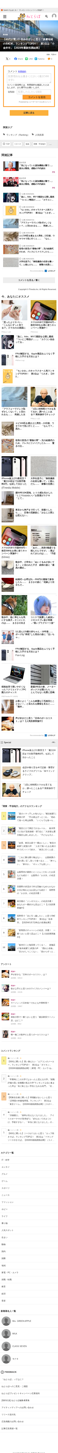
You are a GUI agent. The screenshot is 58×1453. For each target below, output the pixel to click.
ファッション (8, 1202)
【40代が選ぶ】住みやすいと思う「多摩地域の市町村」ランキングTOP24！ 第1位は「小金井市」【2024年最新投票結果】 (28, 43)
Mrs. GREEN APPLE (21, 1321)
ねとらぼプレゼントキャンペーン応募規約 (21, 1393)
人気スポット (8, 1230)
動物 (4, 1244)
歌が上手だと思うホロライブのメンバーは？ (31, 989)
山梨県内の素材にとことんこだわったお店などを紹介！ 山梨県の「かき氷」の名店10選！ (36, 875)
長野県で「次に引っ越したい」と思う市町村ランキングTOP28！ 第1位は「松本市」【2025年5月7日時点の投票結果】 (36, 919)
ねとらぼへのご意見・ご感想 (15, 1386)
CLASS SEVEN (19, 1346)
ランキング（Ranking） (18, 135)
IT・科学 (5, 1160)
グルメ (5, 1174)
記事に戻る (29, 112)
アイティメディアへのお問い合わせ (18, 1407)
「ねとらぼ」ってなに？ (13, 1379)
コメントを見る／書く (29, 280)
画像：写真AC (51, 54)
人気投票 (39, 135)
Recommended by (37, 271)
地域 (4, 1265)
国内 (4, 1251)
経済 (4, 1294)
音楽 (4, 1301)
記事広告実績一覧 (10, 1428)
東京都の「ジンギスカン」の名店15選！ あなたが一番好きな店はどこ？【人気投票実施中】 (36, 904)
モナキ (15, 1359)
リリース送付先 (9, 1414)
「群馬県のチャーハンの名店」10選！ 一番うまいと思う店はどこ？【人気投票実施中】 (36, 933)
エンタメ (6, 1167)
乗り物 (5, 1223)
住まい (5, 1237)
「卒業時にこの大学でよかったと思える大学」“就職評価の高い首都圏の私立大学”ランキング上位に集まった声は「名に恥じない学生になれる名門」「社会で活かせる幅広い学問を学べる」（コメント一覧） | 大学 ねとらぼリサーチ (31, 1086)
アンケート (6, 964)
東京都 (5, 34)
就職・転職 (7, 1279)
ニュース (6, 1195)
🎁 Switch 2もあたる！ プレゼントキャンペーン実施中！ (22, 10)
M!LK (14, 1333)
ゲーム (5, 1181)
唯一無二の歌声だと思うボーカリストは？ (30, 1035)
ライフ (5, 1216)
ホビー (5, 1209)
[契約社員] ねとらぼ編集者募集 (16, 1400)
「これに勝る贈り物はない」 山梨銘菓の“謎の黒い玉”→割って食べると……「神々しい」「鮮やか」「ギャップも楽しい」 (36, 860)
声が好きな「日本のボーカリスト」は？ (29, 974)
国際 (4, 1258)
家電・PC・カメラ (10, 1272)
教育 (4, 1286)
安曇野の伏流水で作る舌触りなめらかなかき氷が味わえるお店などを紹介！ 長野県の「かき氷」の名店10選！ (36, 889)
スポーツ (6, 1188)
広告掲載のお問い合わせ (13, 1421)
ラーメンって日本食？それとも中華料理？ (30, 1003)
